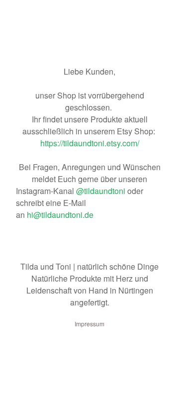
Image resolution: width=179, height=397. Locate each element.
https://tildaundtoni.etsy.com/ (89, 143)
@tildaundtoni (101, 191)
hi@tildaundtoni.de (60, 214)
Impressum (89, 323)
